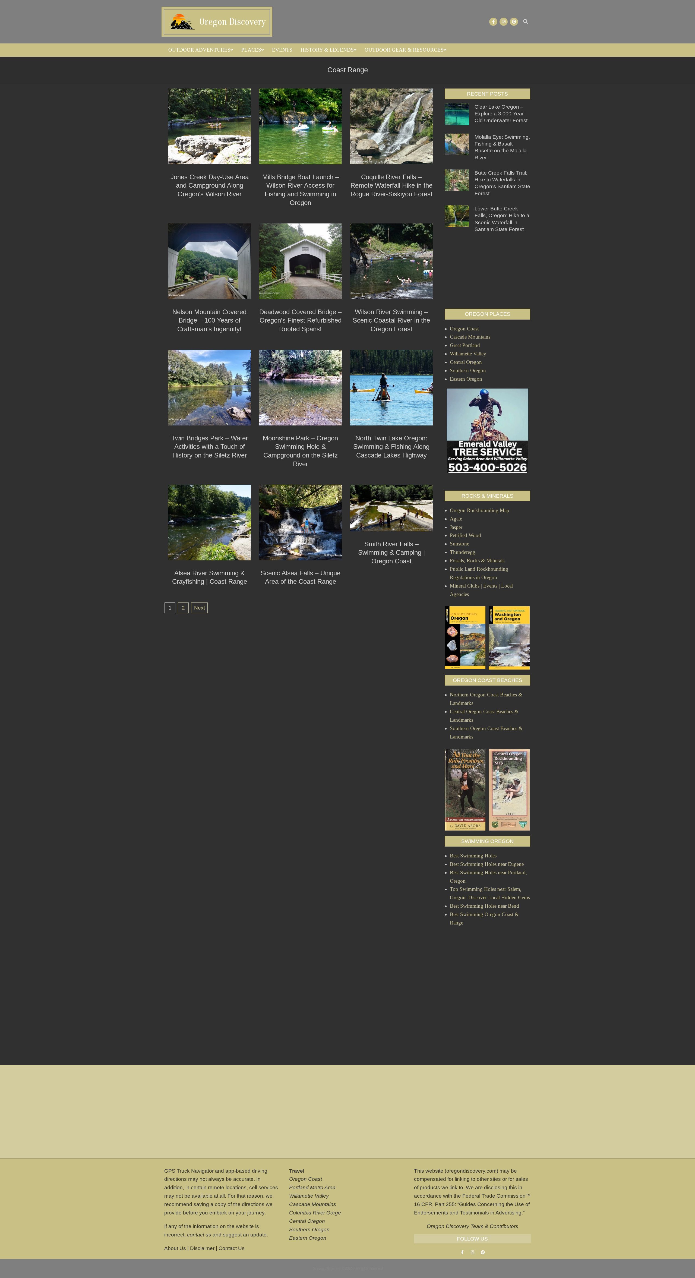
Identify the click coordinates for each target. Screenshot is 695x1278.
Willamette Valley (309, 1196)
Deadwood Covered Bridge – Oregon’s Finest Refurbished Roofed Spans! (300, 320)
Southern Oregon (309, 1229)
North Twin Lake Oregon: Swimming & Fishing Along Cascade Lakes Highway (391, 446)
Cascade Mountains (312, 1204)
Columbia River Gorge (315, 1213)
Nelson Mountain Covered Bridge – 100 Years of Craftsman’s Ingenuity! (209, 320)
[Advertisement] (487, 271)
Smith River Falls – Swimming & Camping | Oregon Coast (391, 552)
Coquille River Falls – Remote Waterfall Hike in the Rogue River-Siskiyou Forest (391, 185)
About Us (175, 1248)
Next (199, 608)
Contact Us (232, 1248)
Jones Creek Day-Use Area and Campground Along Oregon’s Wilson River (209, 185)
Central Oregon (307, 1221)
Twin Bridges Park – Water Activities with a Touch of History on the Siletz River (209, 446)
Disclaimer (202, 1248)
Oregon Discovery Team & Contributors (472, 1226)
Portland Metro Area (312, 1187)
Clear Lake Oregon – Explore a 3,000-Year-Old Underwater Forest (501, 114)
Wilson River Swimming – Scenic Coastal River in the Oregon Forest (391, 320)
